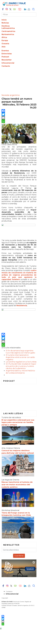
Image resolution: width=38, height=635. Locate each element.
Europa (5, 40)
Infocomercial (8, 63)
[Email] (19, 117)
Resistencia (21, 306)
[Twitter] (19, 114)
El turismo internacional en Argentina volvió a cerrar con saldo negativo (20, 357)
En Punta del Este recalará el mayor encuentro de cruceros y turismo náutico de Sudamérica (21, 366)
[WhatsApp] (19, 121)
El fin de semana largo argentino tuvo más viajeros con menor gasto (20, 352)
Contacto (6, 66)
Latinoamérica (8, 28)
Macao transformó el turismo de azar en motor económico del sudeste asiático (17, 484)
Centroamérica (8, 31)
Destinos (6, 26)
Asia (3, 47)
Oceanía (5, 44)
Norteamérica (8, 34)
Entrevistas (7, 54)
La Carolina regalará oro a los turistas (21, 362)
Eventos (5, 51)
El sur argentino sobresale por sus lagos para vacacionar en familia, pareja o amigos (18, 422)
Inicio (4, 20)
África (4, 37)
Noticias (5, 23)
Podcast (5, 57)
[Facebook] (19, 111)
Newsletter (7, 60)
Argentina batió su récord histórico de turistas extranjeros (20, 372)
